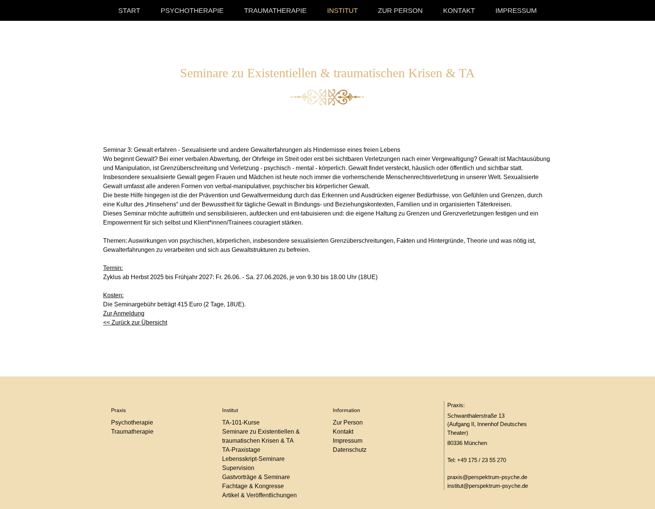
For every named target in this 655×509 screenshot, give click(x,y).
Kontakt (459, 10)
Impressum (516, 10)
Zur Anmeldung (123, 313)
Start (129, 10)
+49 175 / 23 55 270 (481, 460)
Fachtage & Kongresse (253, 486)
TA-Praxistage (241, 450)
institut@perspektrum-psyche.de (487, 485)
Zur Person (400, 10)
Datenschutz (350, 450)
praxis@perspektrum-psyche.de (487, 477)
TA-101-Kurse (241, 422)
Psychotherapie (192, 10)
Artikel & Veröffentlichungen (259, 495)
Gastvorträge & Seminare (256, 477)
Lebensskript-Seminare (253, 459)
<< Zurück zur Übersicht (135, 322)
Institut (342, 10)
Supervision (238, 468)
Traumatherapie (275, 10)
